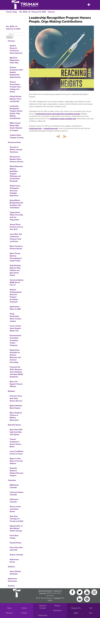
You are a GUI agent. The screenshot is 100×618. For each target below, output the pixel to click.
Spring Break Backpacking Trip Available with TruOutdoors (16, 204)
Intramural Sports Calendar (16, 493)
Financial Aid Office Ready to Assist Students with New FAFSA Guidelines (16, 372)
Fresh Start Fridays (14, 537)
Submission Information (12, 580)
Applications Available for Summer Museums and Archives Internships (15, 356)
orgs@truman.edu (51, 128)
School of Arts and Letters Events (15, 509)
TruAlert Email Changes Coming (16, 136)
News (9, 608)
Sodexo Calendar (16, 555)
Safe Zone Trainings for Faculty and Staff (16, 518)
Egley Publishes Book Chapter (16, 407)
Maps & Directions (45, 591)
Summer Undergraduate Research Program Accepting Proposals (16, 296)
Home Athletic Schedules (15, 572)
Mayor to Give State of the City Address (16, 461)
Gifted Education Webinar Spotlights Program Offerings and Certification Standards (16, 173)
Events (24, 608)
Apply (76, 613)
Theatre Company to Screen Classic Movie (15, 443)
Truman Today (11, 12)
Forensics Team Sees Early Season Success (16, 398)
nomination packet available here (63, 119)
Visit (90, 608)
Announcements (14, 142)
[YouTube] (87, 592)
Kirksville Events (14, 425)
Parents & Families (42, 607)
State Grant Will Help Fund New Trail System (16, 432)
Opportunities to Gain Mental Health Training (16, 528)
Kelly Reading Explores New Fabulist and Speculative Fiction (15, 270)
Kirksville (57, 598)
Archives (11, 586)
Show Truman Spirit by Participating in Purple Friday (16, 257)
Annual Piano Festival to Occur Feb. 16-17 (16, 226)
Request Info (76, 608)
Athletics (11, 567)
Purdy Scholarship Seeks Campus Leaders (15, 317)
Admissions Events (14, 560)
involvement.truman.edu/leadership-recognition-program (58, 114)
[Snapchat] (87, 599)
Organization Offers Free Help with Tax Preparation (16, 216)
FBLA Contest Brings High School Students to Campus (16, 126)
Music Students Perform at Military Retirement (16, 416)
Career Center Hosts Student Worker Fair (15, 328)
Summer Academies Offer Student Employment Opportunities (16, 72)
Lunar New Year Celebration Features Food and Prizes (16, 237)
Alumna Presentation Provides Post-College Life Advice (15, 87)
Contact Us (57, 591)
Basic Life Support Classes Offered (16, 384)
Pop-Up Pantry (15, 543)
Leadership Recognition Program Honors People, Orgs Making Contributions (16, 112)
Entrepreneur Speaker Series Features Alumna (16, 159)
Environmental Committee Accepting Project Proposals (15, 340)
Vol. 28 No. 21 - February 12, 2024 (32, 12)
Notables (11, 391)
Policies (57, 606)
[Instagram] (94, 592)
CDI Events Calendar (14, 500)
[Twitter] (80, 592)
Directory (9, 613)
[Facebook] (72, 592)
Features (51, 12)
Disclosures (57, 610)
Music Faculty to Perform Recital (16, 247)
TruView (24, 613)
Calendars (12, 480)
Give (90, 613)
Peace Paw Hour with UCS (16, 548)
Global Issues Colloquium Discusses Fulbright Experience (15, 191)
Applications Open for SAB (15, 308)
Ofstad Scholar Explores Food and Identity (15, 98)
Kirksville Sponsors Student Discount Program (16, 472)
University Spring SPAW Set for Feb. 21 (16, 282)
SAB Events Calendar (14, 486)
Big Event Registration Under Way (14, 60)
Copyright (42, 593)
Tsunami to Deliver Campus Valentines (16, 149)
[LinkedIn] (80, 599)
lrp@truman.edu (35, 128)
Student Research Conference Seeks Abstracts (16, 49)
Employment (42, 615)
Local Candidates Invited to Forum (16, 452)
